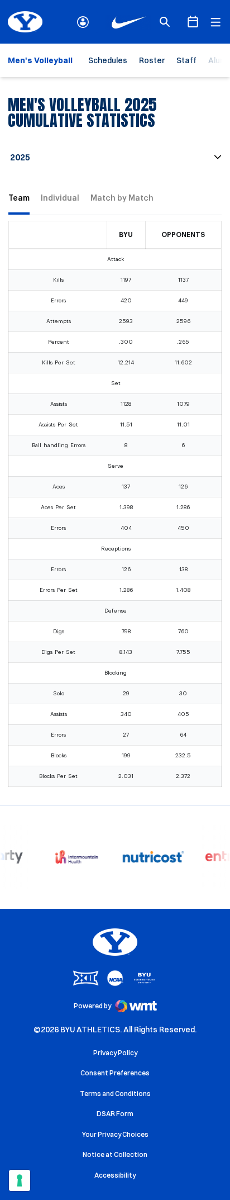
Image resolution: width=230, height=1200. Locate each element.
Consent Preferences (115, 1073)
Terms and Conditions (115, 1093)
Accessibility (115, 1174)
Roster (152, 60)
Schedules (107, 60)
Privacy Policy (115, 1053)
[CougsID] (83, 22)
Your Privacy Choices (115, 1134)
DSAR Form (115, 1113)
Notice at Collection (115, 1154)
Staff (186, 60)
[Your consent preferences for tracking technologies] (19, 1180)
